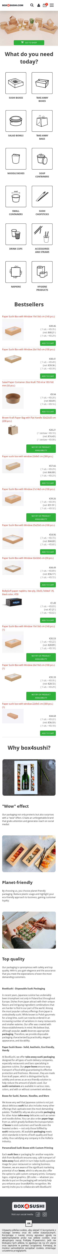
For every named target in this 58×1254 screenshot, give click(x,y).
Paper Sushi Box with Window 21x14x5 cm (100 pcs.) (28, 489)
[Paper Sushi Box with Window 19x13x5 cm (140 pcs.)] (13, 329)
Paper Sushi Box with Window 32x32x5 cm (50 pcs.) (28, 558)
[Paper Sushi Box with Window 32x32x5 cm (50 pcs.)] (13, 568)
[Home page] (15, 5)
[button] (52, 3)
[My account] (38, 5)
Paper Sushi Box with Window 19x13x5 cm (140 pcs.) (28, 316)
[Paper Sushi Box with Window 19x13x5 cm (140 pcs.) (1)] (13, 642)
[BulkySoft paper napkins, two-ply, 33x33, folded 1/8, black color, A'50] (13, 602)
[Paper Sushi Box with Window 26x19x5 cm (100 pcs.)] (13, 359)
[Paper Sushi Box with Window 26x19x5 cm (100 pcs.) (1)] (13, 677)
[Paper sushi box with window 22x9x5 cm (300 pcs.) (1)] (13, 716)
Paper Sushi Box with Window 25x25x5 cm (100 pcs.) (28, 525)
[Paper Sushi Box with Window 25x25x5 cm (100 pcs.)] (13, 538)
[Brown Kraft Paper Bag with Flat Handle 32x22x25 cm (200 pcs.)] (13, 430)
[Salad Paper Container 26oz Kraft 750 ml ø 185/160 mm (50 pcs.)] (13, 398)
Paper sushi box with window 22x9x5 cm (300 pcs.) (27, 456)
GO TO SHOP (31, 42)
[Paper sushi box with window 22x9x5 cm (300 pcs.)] (13, 466)
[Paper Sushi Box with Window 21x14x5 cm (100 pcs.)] (13, 499)
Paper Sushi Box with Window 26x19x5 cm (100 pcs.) (28, 349)
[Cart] (45, 3)
